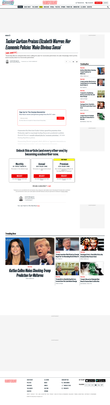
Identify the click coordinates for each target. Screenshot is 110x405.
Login (49, 186)
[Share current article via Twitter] (69, 61)
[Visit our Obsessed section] (13, 2)
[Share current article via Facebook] (66, 61)
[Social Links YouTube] (95, 385)
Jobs (39, 394)
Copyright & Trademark (90, 394)
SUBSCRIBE (98, 2)
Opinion (63, 7)
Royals (52, 7)
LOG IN (105, 2)
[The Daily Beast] (50, 2)
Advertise (43, 394)
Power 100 (69, 7)
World (46, 385)
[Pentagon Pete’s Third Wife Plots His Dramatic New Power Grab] (101, 108)
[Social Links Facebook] (86, 385)
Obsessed (46, 7)
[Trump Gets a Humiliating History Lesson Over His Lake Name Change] (101, 97)
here (38, 205)
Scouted (89, 7)
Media (41, 7)
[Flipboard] (102, 385)
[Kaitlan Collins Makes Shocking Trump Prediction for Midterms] (101, 74)
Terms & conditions (79, 394)
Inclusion (71, 394)
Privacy (52, 394)
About (28, 394)
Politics (57, 7)
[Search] (108, 7)
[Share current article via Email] (73, 61)
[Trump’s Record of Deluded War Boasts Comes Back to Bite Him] (101, 119)
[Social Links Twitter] (89, 385)
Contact (33, 394)
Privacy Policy (43, 120)
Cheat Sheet (27, 7)
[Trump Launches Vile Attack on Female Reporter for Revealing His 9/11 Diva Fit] (101, 85)
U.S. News (83, 7)
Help (48, 394)
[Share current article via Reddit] (76, 61)
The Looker (35, 7)
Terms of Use (36, 120)
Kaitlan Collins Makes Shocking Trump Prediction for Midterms (30, 273)
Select (19, 176)
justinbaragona (29, 200)
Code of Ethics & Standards (61, 394)
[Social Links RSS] (99, 385)
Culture (46, 388)
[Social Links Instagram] (92, 385)
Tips (37, 394)
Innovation (76, 7)
